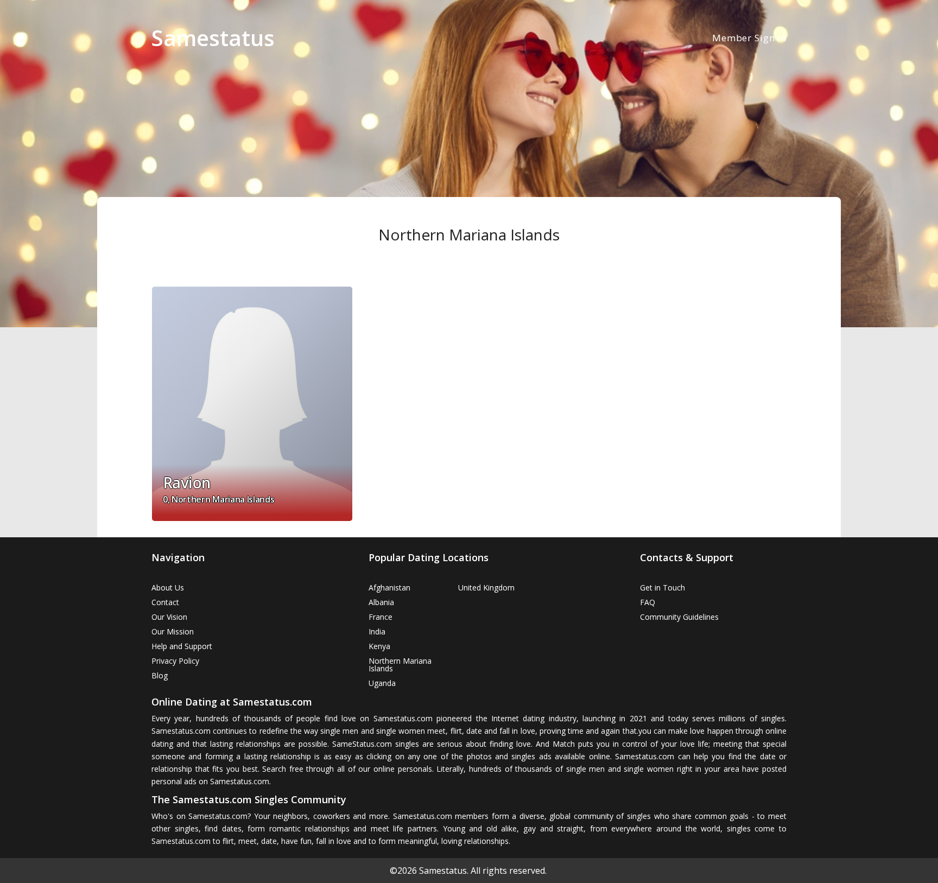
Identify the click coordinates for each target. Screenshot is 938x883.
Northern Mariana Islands (400, 665)
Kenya (379, 646)
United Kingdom (486, 587)
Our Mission (172, 631)
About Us (167, 587)
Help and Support (181, 646)
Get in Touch (662, 587)
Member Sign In (749, 37)
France (380, 617)
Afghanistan (389, 587)
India (377, 631)
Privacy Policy (175, 661)
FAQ (647, 602)
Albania (381, 602)
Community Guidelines (679, 617)
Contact (165, 602)
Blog (159, 675)
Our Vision (169, 617)
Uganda (382, 683)
